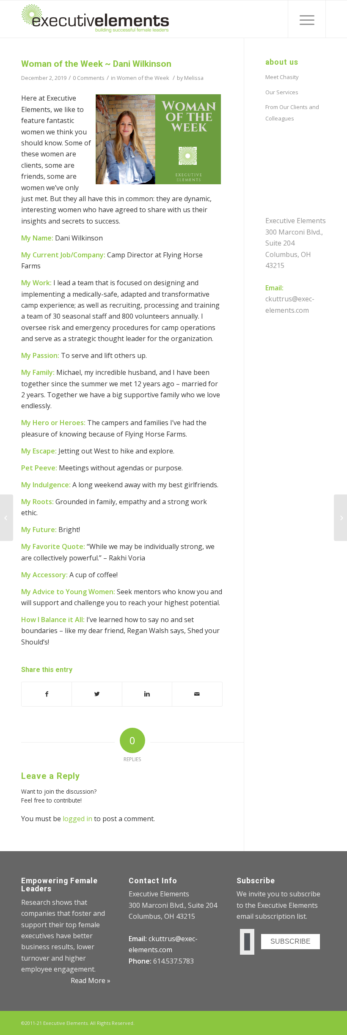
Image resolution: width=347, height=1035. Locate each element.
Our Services (281, 92)
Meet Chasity (282, 77)
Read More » (90, 980)
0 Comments (89, 78)
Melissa (194, 78)
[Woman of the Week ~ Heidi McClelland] (6, 517)
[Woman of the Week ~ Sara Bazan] (340, 517)
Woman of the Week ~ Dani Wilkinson (96, 64)
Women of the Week (143, 78)
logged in (77, 818)
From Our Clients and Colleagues (292, 112)
